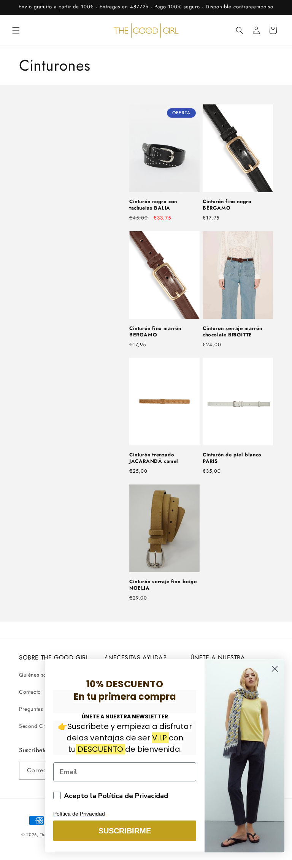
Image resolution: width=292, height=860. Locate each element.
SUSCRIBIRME (124, 831)
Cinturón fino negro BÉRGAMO (227, 205)
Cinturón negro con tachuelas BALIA (153, 205)
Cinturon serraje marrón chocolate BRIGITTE (232, 331)
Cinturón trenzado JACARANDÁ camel (153, 458)
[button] (16, 30)
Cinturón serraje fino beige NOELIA (163, 585)
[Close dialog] (274, 668)
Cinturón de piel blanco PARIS (232, 458)
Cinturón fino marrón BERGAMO (155, 331)
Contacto (30, 692)
